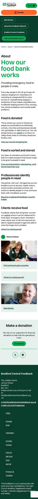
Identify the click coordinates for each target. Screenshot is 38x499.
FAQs (8, 413)
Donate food (9, 421)
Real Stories (8, 20)
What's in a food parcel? (14, 277)
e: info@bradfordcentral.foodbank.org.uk (18, 402)
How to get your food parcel (9, 452)
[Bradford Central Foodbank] (9, 8)
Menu (30, 5)
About (10, 47)
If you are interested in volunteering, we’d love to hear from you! (18, 165)
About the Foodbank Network (15, 26)
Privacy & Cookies (10, 472)
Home (3, 47)
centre (19, 133)
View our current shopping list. (14, 142)
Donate (20, 12)
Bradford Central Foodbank (14, 32)
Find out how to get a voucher (16, 265)
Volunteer (10, 433)
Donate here (19, 344)
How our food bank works (14, 38)
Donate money (9, 441)
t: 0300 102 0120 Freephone (12, 405)
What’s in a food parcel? (11, 229)
